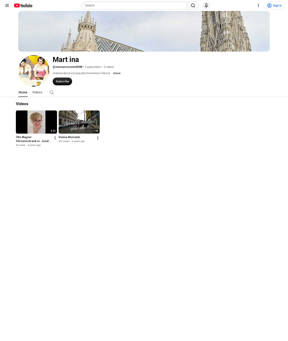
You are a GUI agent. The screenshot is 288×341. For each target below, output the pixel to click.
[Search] (193, 5)
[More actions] (55, 138)
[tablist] (144, 92)
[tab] (23, 92)
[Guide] (7, 5)
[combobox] (135, 5)
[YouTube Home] (23, 5)
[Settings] (258, 5)
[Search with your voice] (206, 5)
